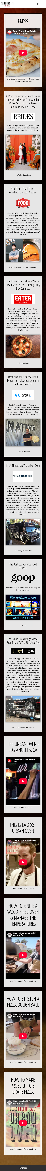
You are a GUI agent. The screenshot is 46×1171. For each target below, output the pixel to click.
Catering (23, 1168)
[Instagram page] (38, 4)
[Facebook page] (35, 4)
